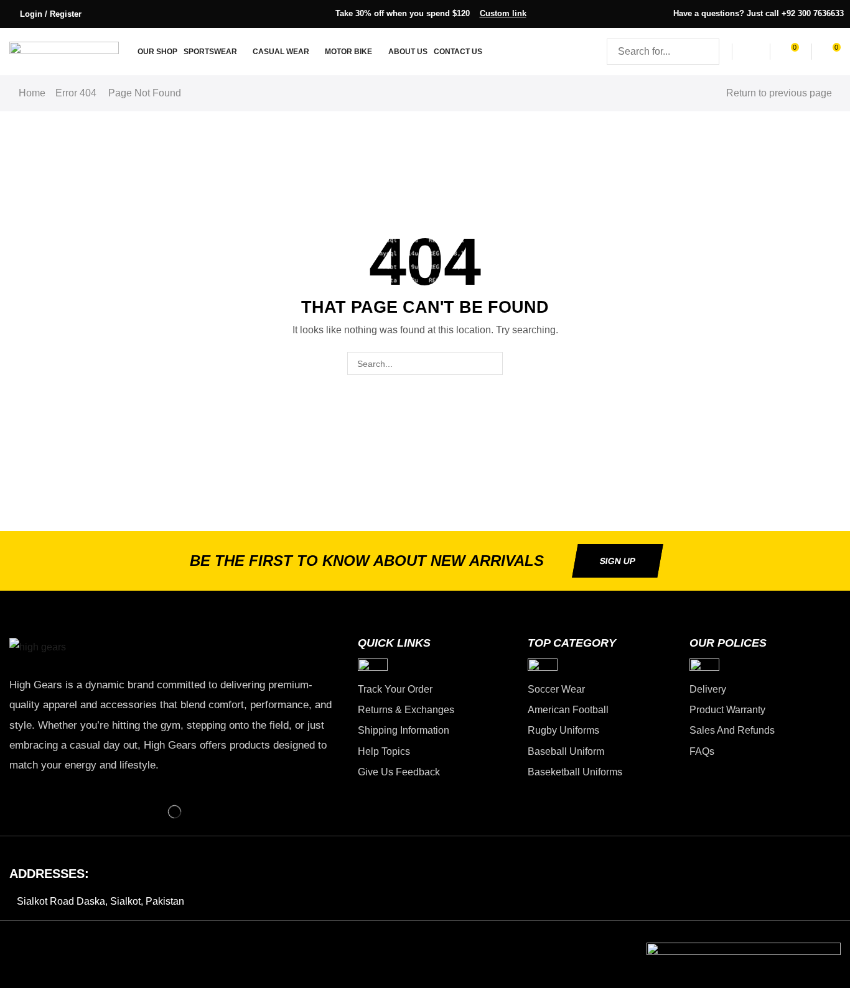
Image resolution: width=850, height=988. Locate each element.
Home (32, 93)
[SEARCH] (491, 363)
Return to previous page (779, 93)
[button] (44, 14)
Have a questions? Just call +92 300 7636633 (758, 13)
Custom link (503, 13)
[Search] (706, 51)
